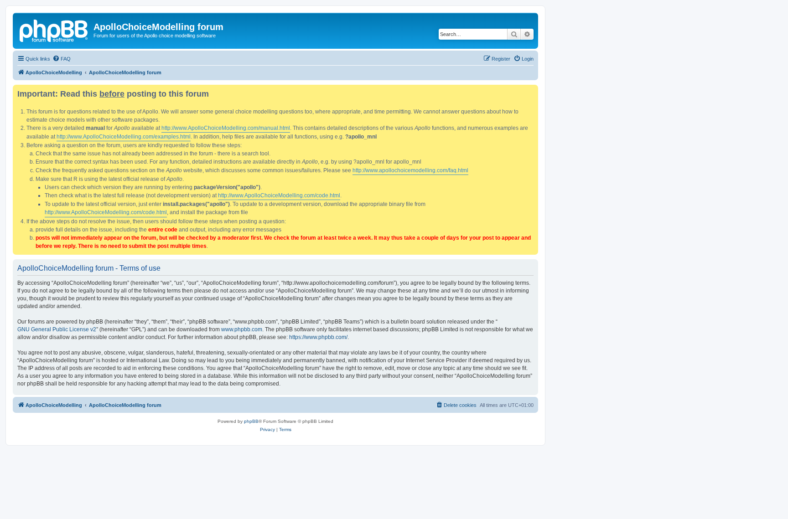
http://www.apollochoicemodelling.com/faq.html (410, 170)
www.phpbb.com (241, 329)
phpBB (251, 421)
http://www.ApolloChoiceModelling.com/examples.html (124, 137)
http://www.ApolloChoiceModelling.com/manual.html (225, 128)
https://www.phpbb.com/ (318, 337)
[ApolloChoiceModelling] (54, 29)
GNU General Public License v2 (56, 329)
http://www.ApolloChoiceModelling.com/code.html (279, 195)
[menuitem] (61, 58)
